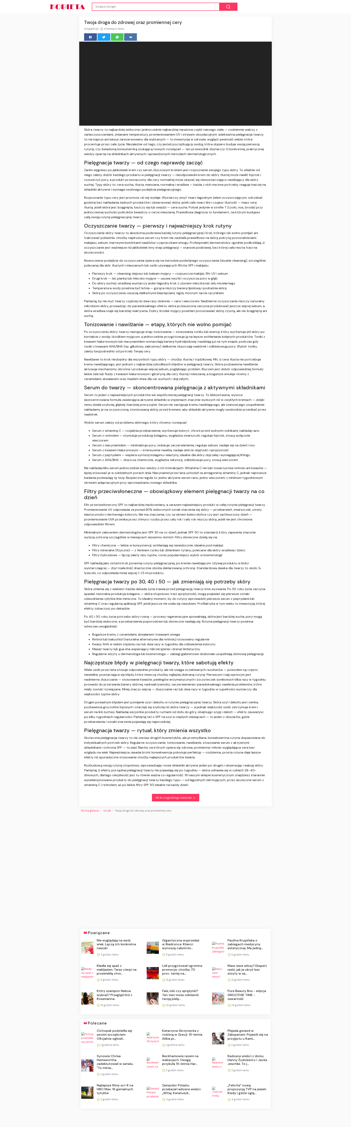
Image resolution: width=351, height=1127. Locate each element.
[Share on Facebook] (90, 37)
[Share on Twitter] (104, 37)
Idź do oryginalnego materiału (174, 797)
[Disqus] (175, 869)
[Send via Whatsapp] (117, 37)
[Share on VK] (130, 37)
